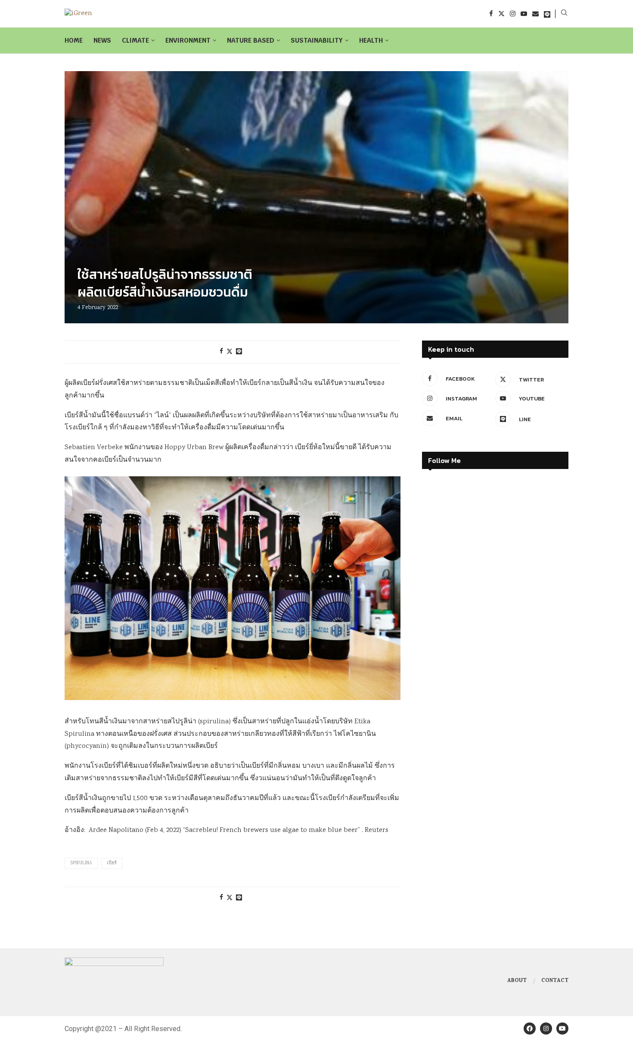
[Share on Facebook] (221, 351)
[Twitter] (501, 13)
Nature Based (250, 40)
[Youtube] (524, 13)
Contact (554, 981)
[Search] (564, 13)
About (517, 981)
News (102, 40)
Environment (188, 40)
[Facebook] (491, 13)
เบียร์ (112, 863)
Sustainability (317, 40)
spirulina (81, 863)
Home (74, 40)
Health (371, 40)
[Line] (547, 13)
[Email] (535, 13)
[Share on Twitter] (230, 351)
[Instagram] (512, 13)
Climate (135, 40)
